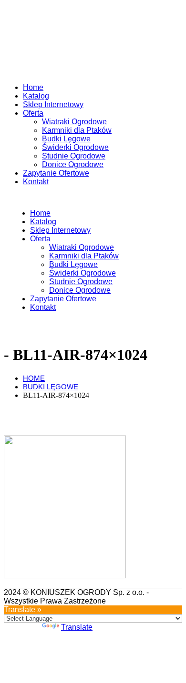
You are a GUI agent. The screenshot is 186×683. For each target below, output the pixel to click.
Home (33, 87)
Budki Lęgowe (66, 139)
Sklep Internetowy (53, 104)
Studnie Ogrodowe (73, 156)
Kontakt (36, 182)
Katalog (36, 96)
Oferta (33, 113)
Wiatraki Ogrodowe (74, 122)
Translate (77, 627)
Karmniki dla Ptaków (77, 130)
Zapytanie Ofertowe (56, 173)
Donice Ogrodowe (72, 164)
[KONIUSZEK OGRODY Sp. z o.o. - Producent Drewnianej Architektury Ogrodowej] (23, 71)
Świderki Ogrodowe (75, 147)
